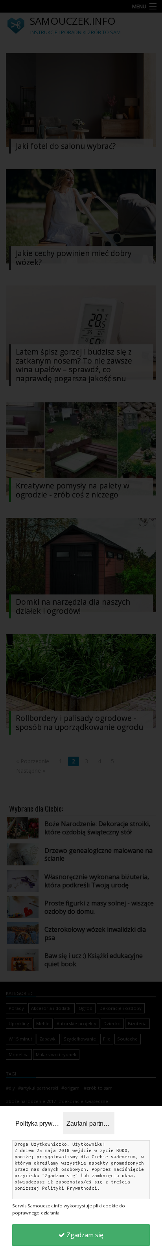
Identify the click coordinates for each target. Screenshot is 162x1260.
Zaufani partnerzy (90, 1123)
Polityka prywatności (39, 1123)
